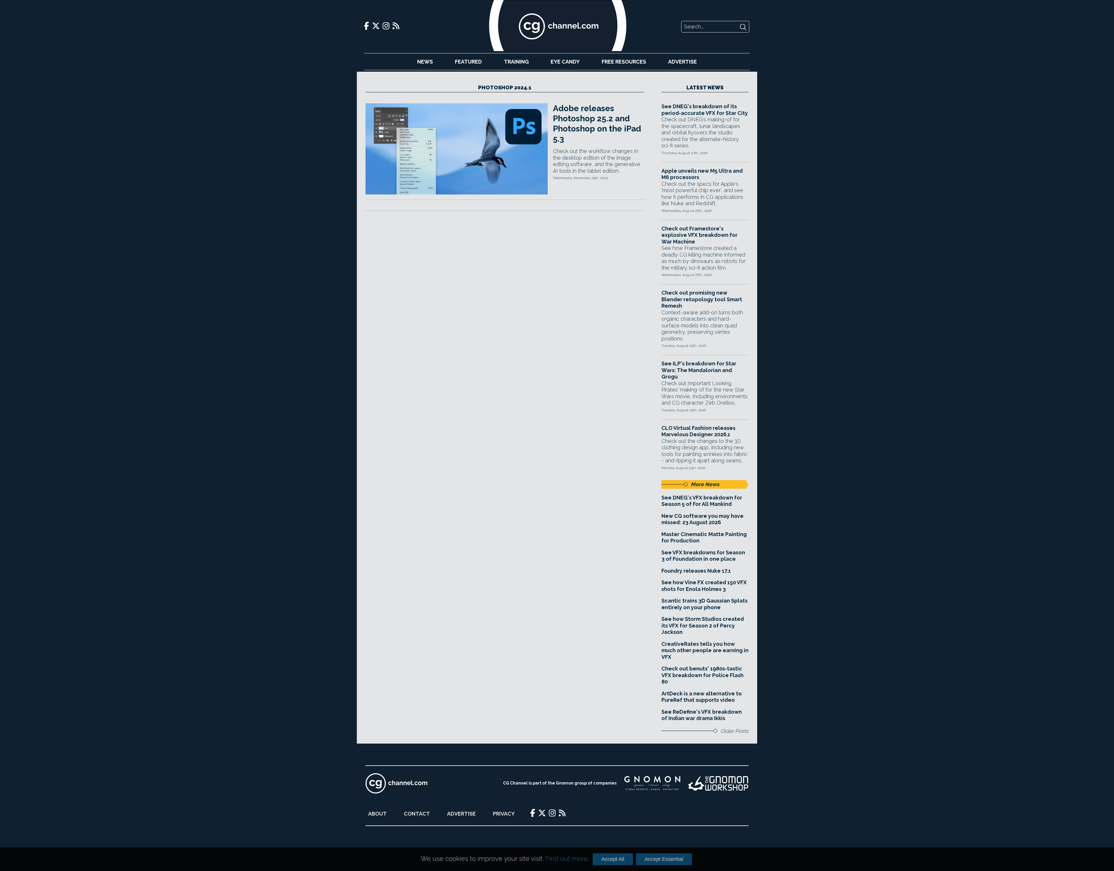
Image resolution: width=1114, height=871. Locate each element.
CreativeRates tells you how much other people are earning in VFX (704, 650)
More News (705, 484)
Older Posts (734, 731)
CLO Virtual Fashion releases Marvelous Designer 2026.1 (698, 431)
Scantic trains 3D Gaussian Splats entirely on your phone (704, 604)
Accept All (612, 859)
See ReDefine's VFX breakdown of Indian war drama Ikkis (701, 715)
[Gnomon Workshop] (718, 783)
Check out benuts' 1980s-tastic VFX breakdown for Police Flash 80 (702, 675)
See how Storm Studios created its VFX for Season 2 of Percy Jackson (702, 625)
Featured (468, 62)
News (425, 62)
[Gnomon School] (652, 783)
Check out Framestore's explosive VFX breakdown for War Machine (699, 235)
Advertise (682, 62)
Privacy (504, 814)
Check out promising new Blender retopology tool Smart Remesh (701, 299)
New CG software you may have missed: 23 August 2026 (702, 519)
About (377, 814)
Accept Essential (664, 859)
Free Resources (624, 62)
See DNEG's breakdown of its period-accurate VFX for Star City (704, 109)
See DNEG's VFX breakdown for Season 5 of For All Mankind (701, 501)
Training (516, 62)
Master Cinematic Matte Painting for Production (704, 537)
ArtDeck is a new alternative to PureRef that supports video (701, 696)
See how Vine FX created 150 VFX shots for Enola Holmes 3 (704, 585)
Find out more (566, 858)
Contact (417, 814)
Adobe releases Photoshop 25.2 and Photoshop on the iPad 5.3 (597, 124)
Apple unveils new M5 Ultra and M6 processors (702, 174)
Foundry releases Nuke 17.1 (696, 571)
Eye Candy (565, 62)
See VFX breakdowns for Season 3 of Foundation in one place (703, 555)
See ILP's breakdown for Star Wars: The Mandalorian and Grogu (698, 370)
